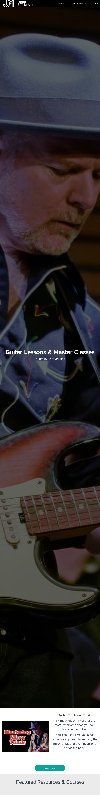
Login (87, 4)
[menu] (76, 3)
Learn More (50, 768)
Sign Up (94, 4)
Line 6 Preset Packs (75, 4)
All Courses (61, 4)
